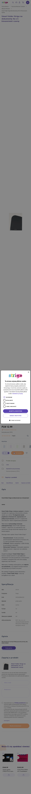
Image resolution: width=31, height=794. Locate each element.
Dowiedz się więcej (17, 393)
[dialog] (15, 397)
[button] (15, 420)
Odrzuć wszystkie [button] (15, 415)
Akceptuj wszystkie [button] (15, 411)
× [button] (28, 372)
